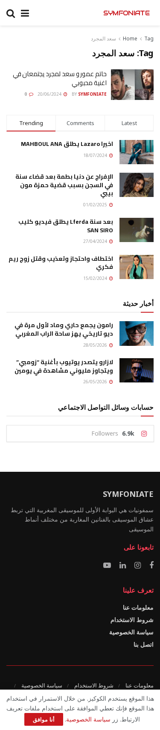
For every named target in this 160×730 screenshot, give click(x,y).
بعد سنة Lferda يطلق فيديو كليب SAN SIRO (65, 226)
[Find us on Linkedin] (122, 565)
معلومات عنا (138, 607)
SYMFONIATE (126, 13)
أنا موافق (44, 719)
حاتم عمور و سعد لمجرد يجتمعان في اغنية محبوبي (60, 78)
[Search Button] (10, 13)
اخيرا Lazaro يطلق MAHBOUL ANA (67, 143)
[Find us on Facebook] (151, 565)
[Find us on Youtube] (107, 565)
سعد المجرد (103, 38)
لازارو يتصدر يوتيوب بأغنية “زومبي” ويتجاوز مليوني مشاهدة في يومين (64, 366)
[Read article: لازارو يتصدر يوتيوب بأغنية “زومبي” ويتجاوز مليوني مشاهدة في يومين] (136, 370)
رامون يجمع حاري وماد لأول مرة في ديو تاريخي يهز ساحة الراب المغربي (64, 329)
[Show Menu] (25, 13)
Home (130, 38)
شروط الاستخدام (132, 620)
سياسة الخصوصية (131, 632)
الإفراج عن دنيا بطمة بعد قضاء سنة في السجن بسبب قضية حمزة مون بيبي (64, 185)
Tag (149, 38)
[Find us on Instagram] (137, 565)
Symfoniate (92, 94)
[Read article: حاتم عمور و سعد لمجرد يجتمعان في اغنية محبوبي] (132, 84)
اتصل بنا (144, 644)
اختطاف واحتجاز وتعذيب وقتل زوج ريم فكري (61, 263)
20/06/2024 (50, 94)
